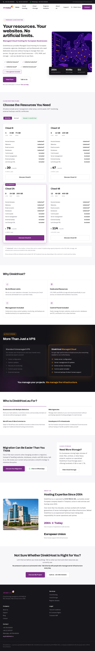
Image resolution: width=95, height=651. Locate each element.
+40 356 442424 (9, 2)
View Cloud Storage (69, 469)
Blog (4, 615)
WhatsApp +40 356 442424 (11, 633)
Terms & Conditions (55, 610)
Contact (87, 7)
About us (58, 7)
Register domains (46, 7)
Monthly (7, 118)
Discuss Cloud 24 (25, 238)
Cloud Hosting (24, 7)
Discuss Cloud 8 (25, 177)
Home (17, 7)
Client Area (77, 7)
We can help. (25, 84)
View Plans (9, 79)
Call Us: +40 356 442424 (58, 575)
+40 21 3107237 (23, 2)
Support (66, 7)
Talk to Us (24, 79)
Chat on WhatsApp (38, 468)
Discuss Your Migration (14, 468)
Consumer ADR (53, 615)
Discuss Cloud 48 (70, 238)
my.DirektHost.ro (8, 636)
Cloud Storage (35, 7)
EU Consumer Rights (55, 612)
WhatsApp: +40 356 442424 (40, 2)
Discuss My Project (35, 575)
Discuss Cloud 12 (70, 177)
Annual (16, 118)
